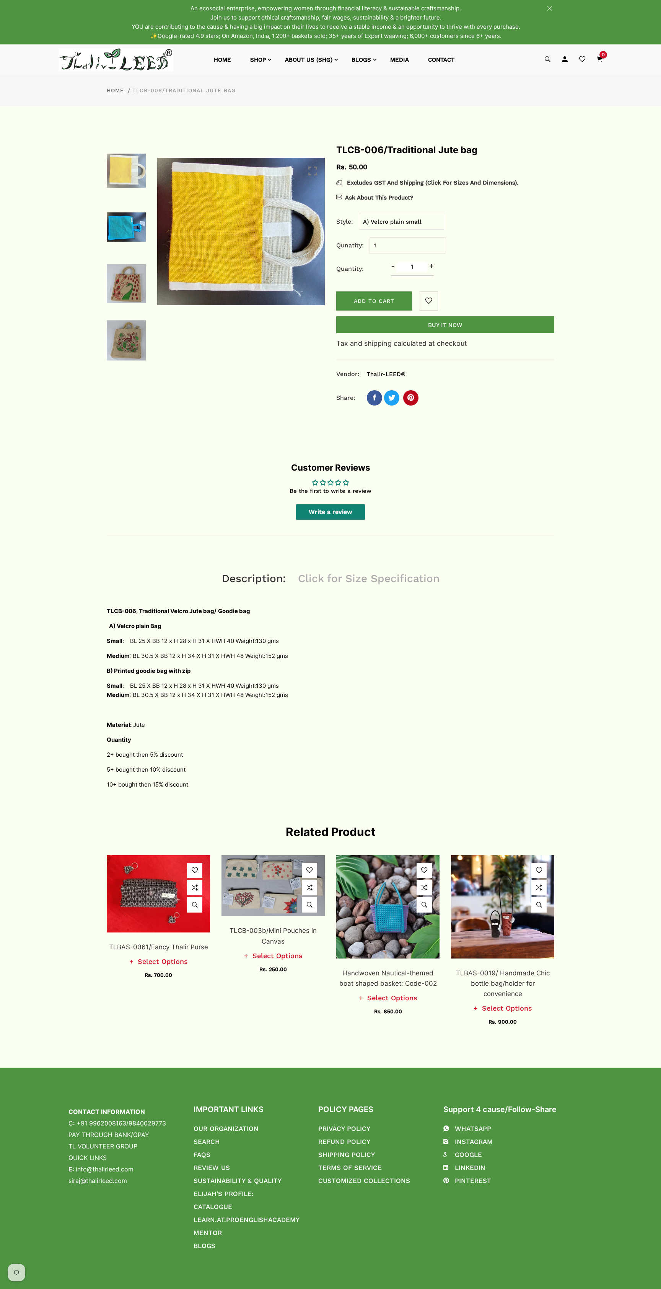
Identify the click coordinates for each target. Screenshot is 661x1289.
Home (222, 59)
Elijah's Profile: (224, 1193)
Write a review (330, 511)
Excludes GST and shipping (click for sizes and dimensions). (431, 182)
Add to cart (374, 301)
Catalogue (213, 1206)
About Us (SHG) (308, 59)
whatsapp (473, 1128)
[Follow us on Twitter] (391, 398)
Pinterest (473, 1180)
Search (207, 1141)
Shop (258, 59)
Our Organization (226, 1128)
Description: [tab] (254, 578)
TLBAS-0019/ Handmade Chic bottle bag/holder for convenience (503, 983)
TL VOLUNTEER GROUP (102, 1146)
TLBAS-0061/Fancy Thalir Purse (158, 947)
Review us (212, 1167)
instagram (474, 1141)
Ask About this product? (379, 197)
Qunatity (349, 245)
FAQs (202, 1154)
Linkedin (470, 1167)
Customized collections (364, 1180)
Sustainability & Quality (238, 1180)
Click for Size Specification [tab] (369, 578)
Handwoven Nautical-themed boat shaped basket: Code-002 (388, 978)
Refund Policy (344, 1141)
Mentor (208, 1233)
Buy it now (445, 325)
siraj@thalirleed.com (97, 1180)
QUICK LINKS (87, 1157)
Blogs (361, 59)
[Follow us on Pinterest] (410, 398)
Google (468, 1154)
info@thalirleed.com (105, 1169)
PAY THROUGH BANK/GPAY (108, 1135)
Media (399, 59)
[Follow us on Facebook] (374, 398)
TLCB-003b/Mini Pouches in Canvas (273, 936)
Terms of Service (350, 1167)
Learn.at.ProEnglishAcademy (247, 1220)
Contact (441, 59)
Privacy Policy (344, 1128)
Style (343, 221)
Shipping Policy (346, 1154)
